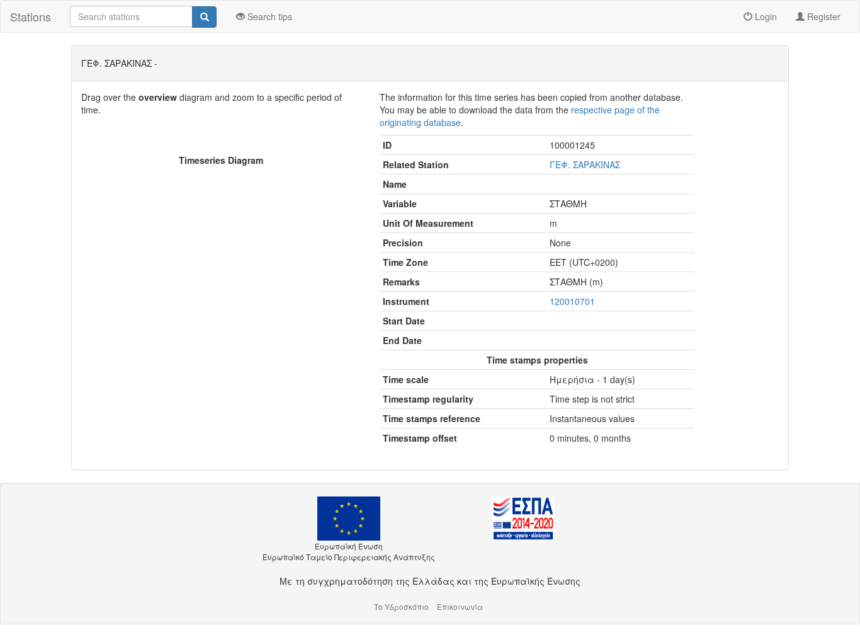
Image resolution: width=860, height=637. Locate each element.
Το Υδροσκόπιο (401, 606)
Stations (30, 16)
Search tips (268, 16)
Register (822, 16)
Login (764, 16)
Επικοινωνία (460, 606)
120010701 (572, 301)
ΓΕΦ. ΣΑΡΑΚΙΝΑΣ (585, 164)
